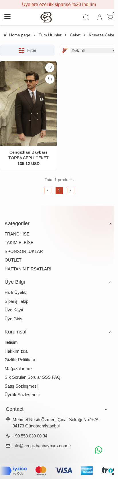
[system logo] (46, 17)
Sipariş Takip (16, 301)
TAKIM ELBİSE (19, 242)
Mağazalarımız (19, 368)
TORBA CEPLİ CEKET (28, 158)
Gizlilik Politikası (20, 359)
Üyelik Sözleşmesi (22, 394)
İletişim (11, 342)
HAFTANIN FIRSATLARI (28, 268)
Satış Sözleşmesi (21, 386)
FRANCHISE (17, 233)
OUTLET (13, 260)
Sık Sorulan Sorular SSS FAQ (32, 377)
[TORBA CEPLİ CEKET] (28, 103)
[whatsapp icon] (99, 450)
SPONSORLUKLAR (24, 251)
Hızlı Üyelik (15, 292)
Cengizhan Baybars (28, 152)
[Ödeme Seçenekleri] (59, 471)
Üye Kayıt (14, 309)
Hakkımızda (16, 351)
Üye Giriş (13, 318)
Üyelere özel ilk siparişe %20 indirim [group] (59, 4)
